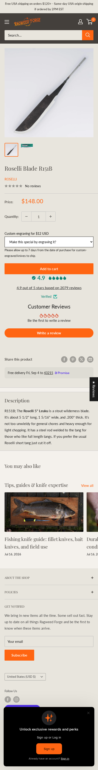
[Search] (87, 35)
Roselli (11, 179)
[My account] (80, 21)
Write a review (49, 333)
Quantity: (12, 216)
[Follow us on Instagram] (16, 699)
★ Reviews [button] (94, 389)
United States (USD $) (21, 676)
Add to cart (49, 268)
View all (87, 485)
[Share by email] (90, 359)
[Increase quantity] (50, 216)
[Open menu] (7, 22)
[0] (90, 21)
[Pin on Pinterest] (73, 359)
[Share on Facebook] (64, 359)
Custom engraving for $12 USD (27, 233)
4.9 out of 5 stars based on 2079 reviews (49, 287)
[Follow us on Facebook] (8, 699)
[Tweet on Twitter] (81, 359)
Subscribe (19, 655)
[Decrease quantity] (26, 216)
